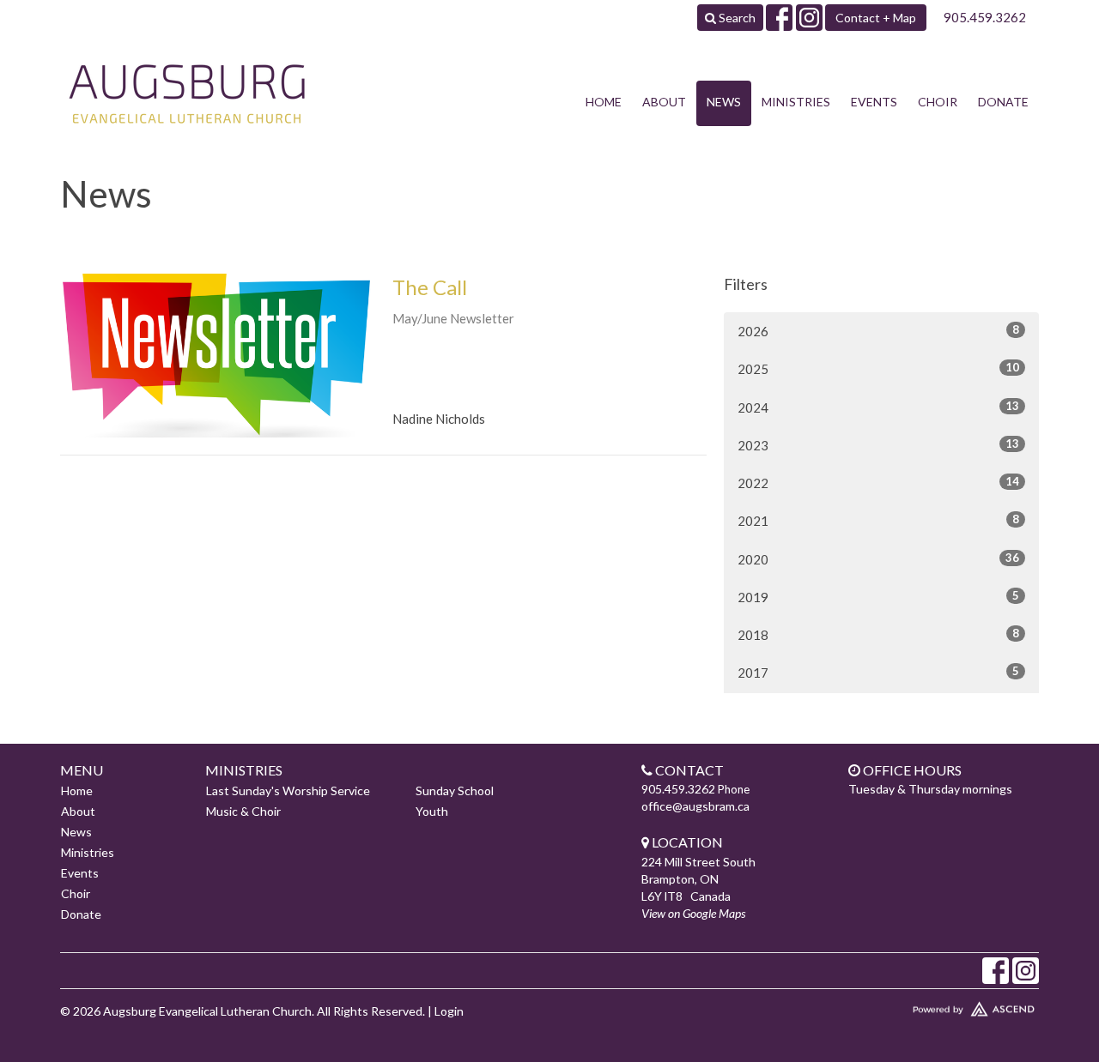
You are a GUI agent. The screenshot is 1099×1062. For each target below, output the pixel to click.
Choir (937, 101)
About (664, 101)
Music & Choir (243, 811)
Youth (432, 811)
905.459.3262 (985, 17)
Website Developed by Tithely (923, 1005)
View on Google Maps (693, 913)
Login (449, 1011)
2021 (878, 520)
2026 (878, 331)
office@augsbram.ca (695, 806)
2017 (878, 672)
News (724, 101)
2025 (878, 368)
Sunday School (455, 790)
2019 (878, 596)
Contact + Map (875, 17)
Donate (1003, 101)
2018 (878, 634)
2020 (878, 559)
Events (874, 101)
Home (604, 101)
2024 (878, 407)
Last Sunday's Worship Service (288, 790)
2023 (878, 445)
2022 (878, 482)
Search (736, 17)
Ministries (796, 101)
